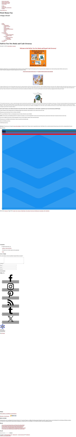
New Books (28, 210)
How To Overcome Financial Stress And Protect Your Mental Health (13, 425)
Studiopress (28, 434)
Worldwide (47, 210)
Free (16, 210)
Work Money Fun (9, 434)
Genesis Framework (21, 434)
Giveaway (19, 210)
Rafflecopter (37, 210)
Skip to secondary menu (6, 2)
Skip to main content (5, 1)
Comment (2, 263)
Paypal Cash (32, 210)
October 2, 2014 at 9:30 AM (6, 248)
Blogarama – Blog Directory (4, 416)
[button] (4, 130)
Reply (3, 251)
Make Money (23, 210)
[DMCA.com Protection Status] (5, 435)
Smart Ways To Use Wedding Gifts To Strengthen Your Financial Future (14, 427)
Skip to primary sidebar (6, 3)
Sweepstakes (41, 210)
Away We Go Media (17, 126)
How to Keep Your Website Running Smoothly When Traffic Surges (13, 428)
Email (1, 267)
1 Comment (14, 46)
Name (1, 265)
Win (44, 210)
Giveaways (6, 210)
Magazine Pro (15, 434)
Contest (14, 210)
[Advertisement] (19, 19)
